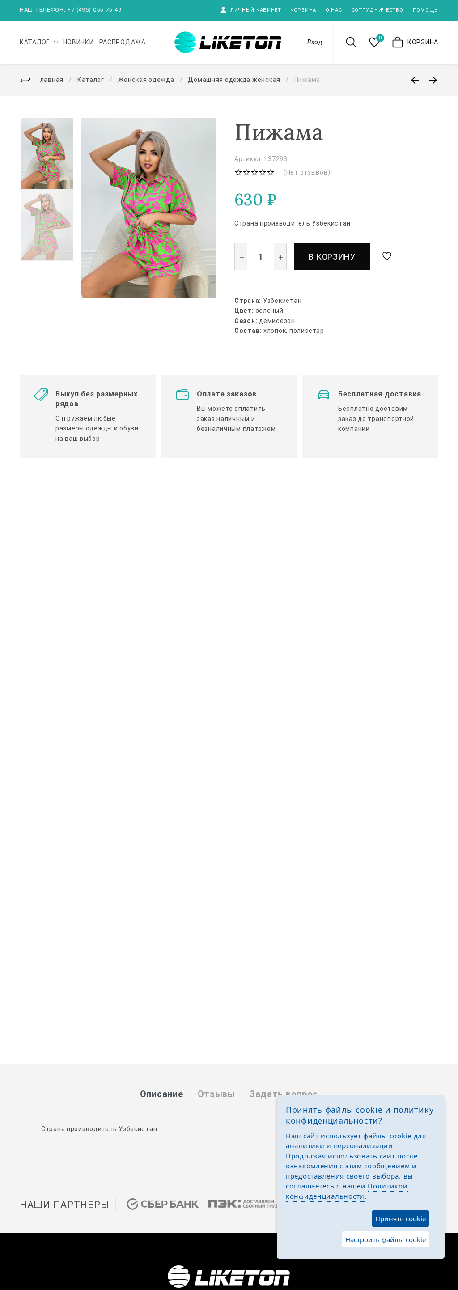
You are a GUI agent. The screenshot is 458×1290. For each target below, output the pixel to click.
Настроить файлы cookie (385, 1239)
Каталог (90, 79)
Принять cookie (400, 1218)
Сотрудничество (377, 10)
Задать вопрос (284, 1094)
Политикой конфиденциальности (347, 1191)
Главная (51, 79)
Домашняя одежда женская (234, 79)
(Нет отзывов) (307, 172)
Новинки (78, 42)
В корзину (332, 256)
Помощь (425, 10)
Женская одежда (146, 79)
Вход (314, 42)
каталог (35, 42)
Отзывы (216, 1094)
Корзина (303, 10)
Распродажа (122, 42)
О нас (334, 10)
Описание (161, 1094)
